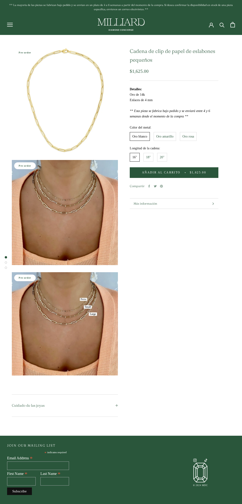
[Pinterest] (161, 186)
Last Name (50, 473)
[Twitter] (155, 186)
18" (148, 157)
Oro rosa (188, 136)
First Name (17, 473)
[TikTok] (205, 460)
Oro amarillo (164, 136)
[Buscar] (222, 24)
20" (162, 157)
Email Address (20, 458)
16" (134, 157)
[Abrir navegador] (10, 25)
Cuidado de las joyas (28, 405)
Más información (145, 203)
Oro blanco (139, 136)
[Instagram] (195, 460)
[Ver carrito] (232, 24)
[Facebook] (149, 186)
